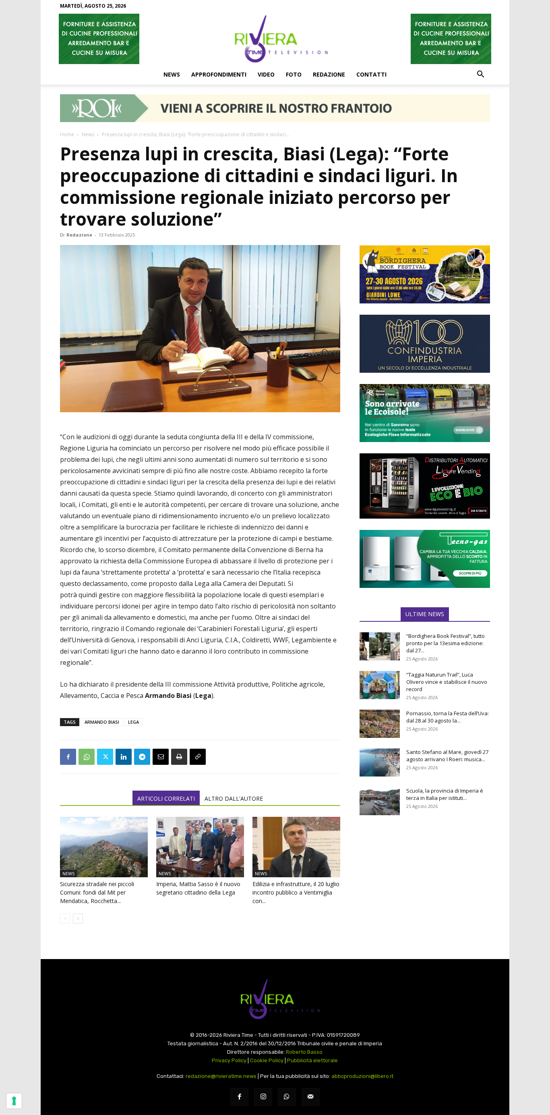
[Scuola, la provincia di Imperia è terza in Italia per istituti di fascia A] (380, 801)
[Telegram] (142, 757)
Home (67, 134)
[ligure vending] (425, 486)
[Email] (161, 757)
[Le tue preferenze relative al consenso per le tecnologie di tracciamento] (14, 1101)
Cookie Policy (266, 1060)
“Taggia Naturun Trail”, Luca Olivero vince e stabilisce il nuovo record (446, 682)
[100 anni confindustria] (425, 344)
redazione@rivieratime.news (221, 1076)
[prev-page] (65, 919)
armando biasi (102, 722)
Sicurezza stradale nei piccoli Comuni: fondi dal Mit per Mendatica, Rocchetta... (97, 892)
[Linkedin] (124, 757)
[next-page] (78, 919)
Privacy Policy (229, 1060)
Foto (294, 74)
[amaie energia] (425, 413)
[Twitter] (105, 757)
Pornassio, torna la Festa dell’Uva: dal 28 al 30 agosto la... (447, 717)
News (171, 74)
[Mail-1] (311, 1097)
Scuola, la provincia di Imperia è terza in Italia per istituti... (444, 794)
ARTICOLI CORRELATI (166, 798)
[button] (480, 75)
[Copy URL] (198, 757)
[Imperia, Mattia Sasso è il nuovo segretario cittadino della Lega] (200, 847)
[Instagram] (263, 1097)
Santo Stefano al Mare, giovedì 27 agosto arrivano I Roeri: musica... (447, 755)
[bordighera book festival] (425, 274)
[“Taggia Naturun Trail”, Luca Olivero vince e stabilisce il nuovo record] (380, 685)
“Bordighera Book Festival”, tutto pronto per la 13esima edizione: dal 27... (445, 643)
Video (266, 74)
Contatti (371, 74)
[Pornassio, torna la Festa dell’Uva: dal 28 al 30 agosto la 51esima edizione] (380, 724)
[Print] (179, 757)
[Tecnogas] (425, 559)
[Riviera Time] (275, 38)
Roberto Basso (304, 1052)
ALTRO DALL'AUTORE (234, 798)
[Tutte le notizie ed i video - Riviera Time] (275, 999)
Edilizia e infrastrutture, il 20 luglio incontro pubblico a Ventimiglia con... (295, 892)
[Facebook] (68, 757)
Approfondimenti (218, 74)
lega (133, 722)
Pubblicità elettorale (312, 1060)
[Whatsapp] (287, 1097)
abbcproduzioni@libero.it (362, 1076)
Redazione (329, 74)
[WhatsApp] (87, 757)
